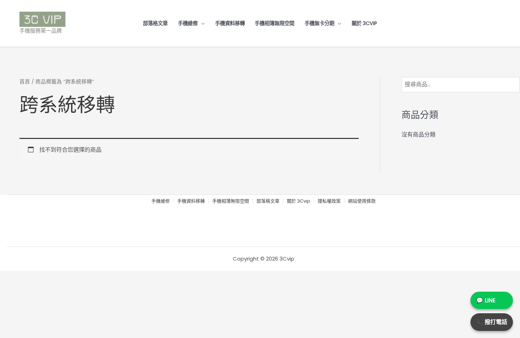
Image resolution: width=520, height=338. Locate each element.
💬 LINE (486, 300)
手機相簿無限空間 (274, 23)
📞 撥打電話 (491, 322)
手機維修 (188, 23)
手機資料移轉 (230, 23)
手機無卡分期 (319, 23)
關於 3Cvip (364, 23)
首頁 (24, 81)
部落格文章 (155, 23)
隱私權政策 (329, 201)
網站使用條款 (362, 201)
